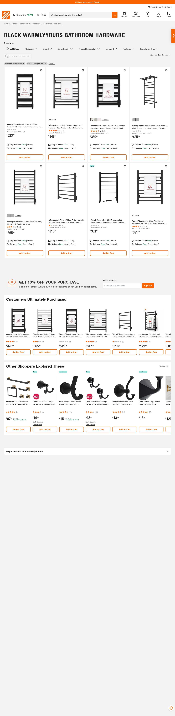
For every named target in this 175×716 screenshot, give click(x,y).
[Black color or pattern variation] (92, 119)
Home (7, 23)
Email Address (109, 280)
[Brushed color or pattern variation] (95, 119)
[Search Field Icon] (114, 15)
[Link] (25, 114)
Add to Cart (25, 157)
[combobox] (80, 15)
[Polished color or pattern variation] (99, 119)
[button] (160, 55)
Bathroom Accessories (29, 23)
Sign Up (148, 285)
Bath (14, 23)
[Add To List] (41, 70)
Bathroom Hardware (52, 23)
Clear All (52, 64)
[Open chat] (173, 36)
